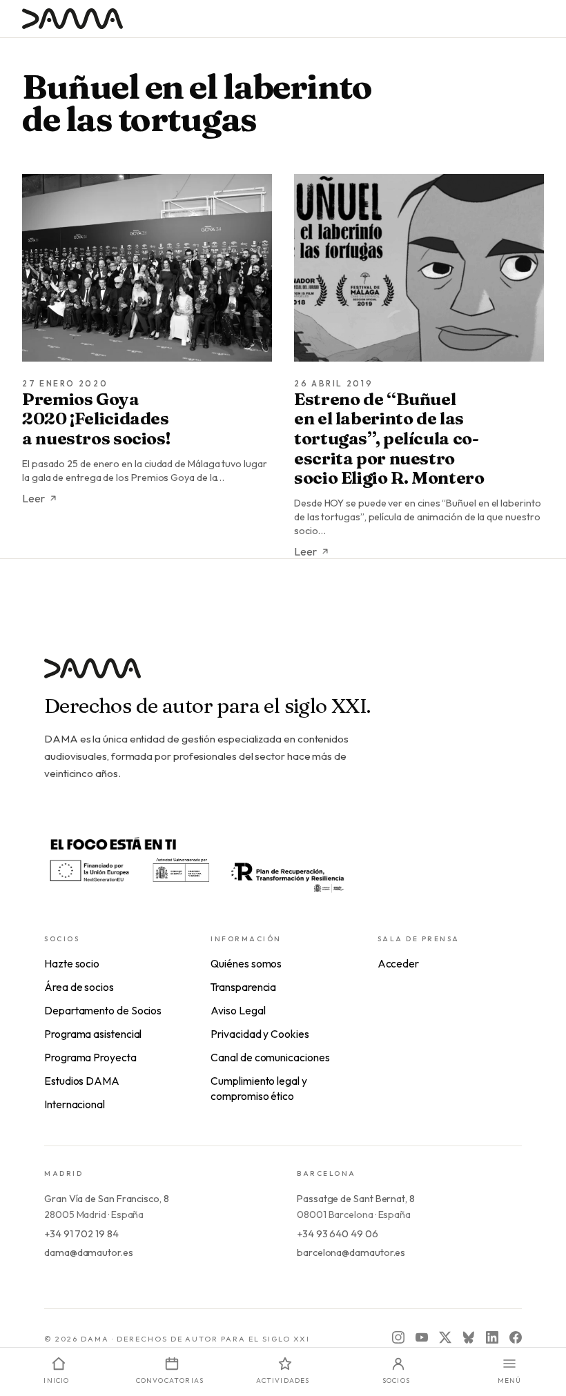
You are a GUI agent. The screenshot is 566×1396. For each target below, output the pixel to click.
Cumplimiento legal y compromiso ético (258, 1088)
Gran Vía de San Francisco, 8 (106, 1198)
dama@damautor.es (88, 1252)
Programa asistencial (93, 1034)
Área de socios (79, 987)
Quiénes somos (246, 963)
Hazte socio (71, 963)
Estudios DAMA (81, 1081)
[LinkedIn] (492, 1337)
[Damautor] (283, 676)
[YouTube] (422, 1337)
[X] (445, 1337)
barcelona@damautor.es (351, 1252)
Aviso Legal (238, 1010)
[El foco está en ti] (196, 863)
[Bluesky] (468, 1337)
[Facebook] (515, 1337)
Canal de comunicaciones (270, 1057)
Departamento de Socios (103, 1010)
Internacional (74, 1104)
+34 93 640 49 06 (337, 1234)
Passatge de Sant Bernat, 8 (356, 1198)
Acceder (398, 963)
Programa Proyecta (90, 1057)
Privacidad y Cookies (260, 1034)
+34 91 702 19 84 (81, 1234)
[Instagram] (398, 1337)
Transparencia (243, 987)
